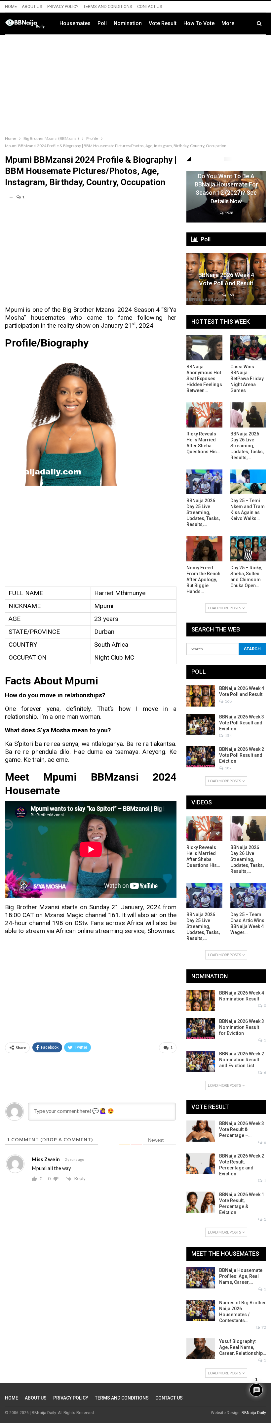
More (227, 23)
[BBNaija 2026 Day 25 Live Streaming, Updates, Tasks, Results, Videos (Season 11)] (204, 482)
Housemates (75, 23)
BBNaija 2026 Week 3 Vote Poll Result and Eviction (241, 722)
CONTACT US (149, 6)
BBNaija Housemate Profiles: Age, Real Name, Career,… (240, 1276)
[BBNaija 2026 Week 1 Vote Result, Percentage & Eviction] (200, 1202)
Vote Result (162, 23)
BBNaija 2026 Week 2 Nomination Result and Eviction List (241, 1059)
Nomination (128, 23)
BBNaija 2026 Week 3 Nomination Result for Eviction (241, 1027)
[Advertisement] (135, 83)
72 (263, 1327)
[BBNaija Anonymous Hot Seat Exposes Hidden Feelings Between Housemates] (204, 347)
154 (228, 735)
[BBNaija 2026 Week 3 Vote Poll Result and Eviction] (200, 724)
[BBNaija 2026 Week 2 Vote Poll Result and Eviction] (200, 756)
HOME (11, 6)
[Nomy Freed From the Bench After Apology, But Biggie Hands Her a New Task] (204, 548)
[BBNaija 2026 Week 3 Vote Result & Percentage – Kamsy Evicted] (200, 1131)
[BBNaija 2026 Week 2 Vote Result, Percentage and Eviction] (200, 1163)
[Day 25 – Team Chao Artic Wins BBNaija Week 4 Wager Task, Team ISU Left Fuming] (248, 895)
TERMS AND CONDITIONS (107, 6)
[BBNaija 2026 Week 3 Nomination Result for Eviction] (200, 1028)
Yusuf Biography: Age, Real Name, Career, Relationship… (242, 1347)
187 (228, 767)
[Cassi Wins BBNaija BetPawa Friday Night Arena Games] (248, 347)
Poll (102, 23)
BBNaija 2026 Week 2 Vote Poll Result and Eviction (241, 755)
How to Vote (198, 23)
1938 (228, 213)
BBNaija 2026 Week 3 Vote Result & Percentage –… (241, 1129)
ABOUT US (32, 6)
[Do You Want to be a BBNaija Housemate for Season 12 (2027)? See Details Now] (226, 197)
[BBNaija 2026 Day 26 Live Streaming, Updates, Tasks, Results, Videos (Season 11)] (248, 414)
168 (230, 295)
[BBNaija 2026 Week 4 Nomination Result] (200, 1000)
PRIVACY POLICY (62, 6)
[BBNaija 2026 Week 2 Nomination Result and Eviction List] (200, 1061)
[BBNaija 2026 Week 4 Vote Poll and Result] (226, 279)
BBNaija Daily (254, 1412)
